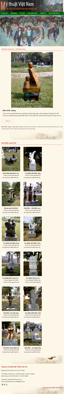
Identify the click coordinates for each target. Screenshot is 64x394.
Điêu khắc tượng (21, 49)
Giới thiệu (14, 13)
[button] (26, 44)
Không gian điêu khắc (11, 208)
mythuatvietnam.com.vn (14, 379)
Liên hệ (7, 121)
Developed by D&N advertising (52, 387)
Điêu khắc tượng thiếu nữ (11, 348)
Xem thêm (51, 357)
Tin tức (22, 13)
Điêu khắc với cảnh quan (11, 313)
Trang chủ (4, 13)
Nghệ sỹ (43, 13)
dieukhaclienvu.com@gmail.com (15, 381)
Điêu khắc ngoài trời (7, 49)
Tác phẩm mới (32, 13)
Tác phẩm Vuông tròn (33, 278)
